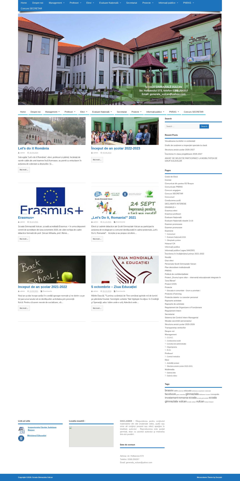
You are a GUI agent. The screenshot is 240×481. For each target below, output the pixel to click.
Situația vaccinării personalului (178, 321)
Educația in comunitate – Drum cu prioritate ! (183, 291)
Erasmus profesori (173, 214)
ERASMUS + (170, 207)
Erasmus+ (26, 217)
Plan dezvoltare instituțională (177, 267)
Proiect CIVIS (171, 284)
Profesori (74, 3)
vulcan (200, 401)
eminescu (195, 391)
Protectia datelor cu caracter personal (181, 297)
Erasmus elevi (171, 211)
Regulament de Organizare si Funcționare (183, 307)
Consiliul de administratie (176, 344)
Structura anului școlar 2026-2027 (180, 150)
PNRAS (187, 3)
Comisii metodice (173, 357)
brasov (169, 390)
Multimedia (169, 369)
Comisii (168, 180)
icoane (208, 394)
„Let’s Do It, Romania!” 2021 (113, 217)
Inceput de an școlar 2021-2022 (42, 287)
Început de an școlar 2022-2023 (115, 148)
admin (22, 153)
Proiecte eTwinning (173, 294)
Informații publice (167, 3)
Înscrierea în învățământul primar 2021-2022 (184, 254)
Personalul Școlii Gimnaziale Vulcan (180, 264)
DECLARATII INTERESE (175, 204)
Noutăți (168, 257)
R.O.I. (169, 350)
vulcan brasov (209, 402)
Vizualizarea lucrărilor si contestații (180, 141)
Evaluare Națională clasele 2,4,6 (179, 221)
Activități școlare (173, 363)
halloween (202, 394)
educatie (188, 391)
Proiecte (146, 3)
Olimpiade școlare (174, 240)
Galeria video (172, 376)
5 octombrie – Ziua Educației (114, 287)
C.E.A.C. (170, 338)
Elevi (88, 3)
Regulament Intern (173, 311)
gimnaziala (192, 394)
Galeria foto (171, 373)
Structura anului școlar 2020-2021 (180, 366)
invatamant (171, 397)
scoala (193, 397)
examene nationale (204, 391)
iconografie (215, 394)
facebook (170, 394)
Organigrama (172, 347)
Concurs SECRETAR (31, 8)
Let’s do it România (33, 148)
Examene (169, 231)
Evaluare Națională (108, 3)
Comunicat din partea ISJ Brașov (179, 183)
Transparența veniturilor (175, 328)
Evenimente (120, 222)
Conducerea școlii (173, 200)
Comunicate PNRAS (173, 187)
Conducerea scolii (174, 341)
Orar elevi (169, 261)
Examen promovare (173, 224)
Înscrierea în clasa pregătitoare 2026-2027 (183, 154)
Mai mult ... (24, 170)
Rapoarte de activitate (174, 304)
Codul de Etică (171, 177)
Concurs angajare (173, 190)
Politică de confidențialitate (176, 274)
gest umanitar (180, 394)
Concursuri (169, 197)
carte (176, 391)
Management (55, 3)
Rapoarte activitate (173, 301)
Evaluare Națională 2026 (176, 237)
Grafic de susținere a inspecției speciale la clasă (186, 145)
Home (24, 3)
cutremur (181, 391)
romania (183, 397)
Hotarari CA (170, 244)
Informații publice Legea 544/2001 (180, 250)
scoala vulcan (191, 402)
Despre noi (37, 3)
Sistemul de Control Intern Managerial (181, 318)
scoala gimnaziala (202, 398)
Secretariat (131, 3)
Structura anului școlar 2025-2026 (180, 324)
